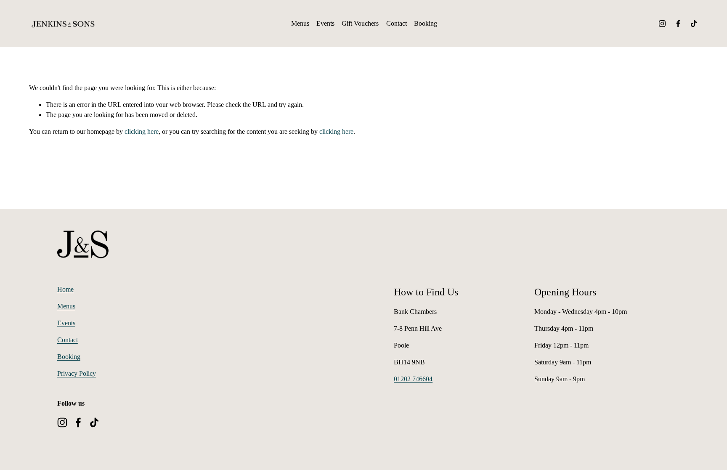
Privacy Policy (76, 373)
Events (325, 23)
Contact (396, 23)
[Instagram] (662, 23)
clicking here (142, 131)
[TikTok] (694, 23)
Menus (300, 23)
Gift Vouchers (360, 23)
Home (65, 289)
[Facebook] (678, 23)
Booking (425, 23)
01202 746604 (413, 378)
